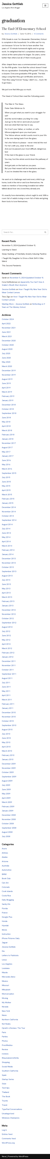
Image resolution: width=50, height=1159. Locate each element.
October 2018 (8, 409)
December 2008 (9, 815)
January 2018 (7, 439)
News (4, 1015)
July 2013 (6, 580)
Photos (5, 1041)
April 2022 (6, 323)
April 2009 (6, 798)
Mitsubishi (6, 989)
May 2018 (6, 422)
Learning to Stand (9, 249)
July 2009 (6, 785)
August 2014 (7, 524)
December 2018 (9, 404)
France (5, 912)
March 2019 (7, 392)
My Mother (6, 1002)
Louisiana (5, 968)
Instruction (6, 934)
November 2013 (9, 563)
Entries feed (7, 1134)
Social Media (7, 1066)
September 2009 (9, 776)
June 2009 (6, 789)
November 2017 (9, 443)
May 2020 (6, 362)
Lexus (4, 959)
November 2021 (9, 327)
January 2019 (7, 400)
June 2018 (6, 417)
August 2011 (7, 678)
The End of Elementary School (24, 29)
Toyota (5, 1100)
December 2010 (9, 712)
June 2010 (6, 738)
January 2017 (7, 456)
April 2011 (6, 695)
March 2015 (7, 494)
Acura (4, 848)
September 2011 (9, 674)
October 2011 (8, 669)
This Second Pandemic (11, 265)
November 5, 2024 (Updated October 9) (18, 245)
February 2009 (8, 806)
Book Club (6, 878)
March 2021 (7, 336)
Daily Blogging (8, 900)
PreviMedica (7, 1045)
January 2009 (7, 810)
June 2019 (6, 383)
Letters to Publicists (10, 955)
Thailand (5, 1092)
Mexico (5, 981)
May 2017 (6, 452)
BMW (4, 874)
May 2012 (6, 640)
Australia (5, 865)
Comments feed (9, 1138)
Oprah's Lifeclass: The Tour (13, 1028)
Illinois (4, 930)
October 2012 (8, 618)
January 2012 (7, 657)
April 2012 (6, 644)
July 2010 (6, 734)
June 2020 (6, 358)
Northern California (10, 1019)
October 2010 (8, 721)
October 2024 (8, 319)
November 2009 (9, 768)
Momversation (8, 994)
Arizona (5, 861)
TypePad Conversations (12, 1109)
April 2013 (6, 593)
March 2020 (7, 366)
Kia (3, 951)
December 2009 (9, 763)
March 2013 (7, 597)
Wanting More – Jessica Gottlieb (15, 304)
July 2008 (6, 836)
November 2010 (9, 716)
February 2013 (8, 601)
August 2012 (7, 627)
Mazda (5, 972)
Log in (4, 1130)
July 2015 (6, 477)
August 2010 (7, 729)
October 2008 (8, 823)
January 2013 (7, 605)
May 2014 (6, 537)
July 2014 (6, 528)
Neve (4, 1156)
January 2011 (7, 708)
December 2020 (9, 340)
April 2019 (6, 387)
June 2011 (6, 687)
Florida (5, 908)
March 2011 (7, 699)
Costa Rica (6, 895)
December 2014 (9, 507)
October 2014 (8, 516)
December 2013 (9, 558)
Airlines (5, 853)
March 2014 (7, 546)
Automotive (6, 870)
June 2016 (6, 460)
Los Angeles (7, 964)
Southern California (10, 1071)
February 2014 (8, 550)
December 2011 (9, 661)
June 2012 (6, 635)
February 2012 (8, 652)
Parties (5, 1036)
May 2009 (6, 793)
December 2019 (9, 370)
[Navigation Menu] (45, 5)
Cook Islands (7, 891)
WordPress (23, 1156)
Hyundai (5, 925)
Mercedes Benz (8, 977)
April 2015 (6, 490)
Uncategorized (8, 1113)
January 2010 (7, 759)
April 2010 (6, 746)
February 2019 (8, 396)
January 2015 (7, 503)
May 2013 (6, 588)
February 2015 (8, 498)
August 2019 (7, 379)
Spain (4, 1075)
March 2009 (7, 802)
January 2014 (7, 554)
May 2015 (6, 486)
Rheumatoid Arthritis (10, 1058)
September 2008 (9, 828)
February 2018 (8, 434)
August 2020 (7, 349)
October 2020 (8, 345)
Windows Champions (10, 1118)
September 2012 (9, 622)
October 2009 (8, 772)
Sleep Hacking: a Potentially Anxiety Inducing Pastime (24, 254)
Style (4, 1083)
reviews (5, 1053)
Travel (4, 1105)
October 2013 (8, 567)
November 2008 (9, 819)
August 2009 (7, 781)
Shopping (6, 1062)
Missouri (5, 985)
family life (6, 904)
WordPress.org (8, 1143)
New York (6, 1011)
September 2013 (9, 571)
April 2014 (6, 541)
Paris (4, 1032)
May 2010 (6, 742)
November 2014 (9, 511)
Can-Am (5, 882)
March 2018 (7, 430)
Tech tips (5, 1088)
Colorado (6, 887)
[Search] (45, 232)
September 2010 (9, 725)
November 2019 (9, 375)
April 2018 (6, 426)
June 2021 (6, 332)
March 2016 (7, 469)
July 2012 (6, 631)
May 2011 (6, 691)
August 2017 (7, 447)
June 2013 (6, 584)
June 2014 (6, 533)
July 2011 (6, 682)
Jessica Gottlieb (10, 34)
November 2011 (9, 665)
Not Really (6, 1024)
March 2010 (7, 751)
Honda (4, 921)
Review (5, 1049)
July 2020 (6, 353)
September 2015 (9, 473)
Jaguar (5, 942)
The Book (6, 1096)
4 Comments (39, 34)
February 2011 (8, 704)
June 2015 (6, 481)
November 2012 (9, 614)
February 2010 (8, 755)
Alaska (4, 857)
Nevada (5, 1006)
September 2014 (9, 520)
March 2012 (7, 648)
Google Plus (7, 917)
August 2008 (7, 832)
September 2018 (9, 413)
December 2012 (9, 610)
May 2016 (6, 464)
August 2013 (7, 575)
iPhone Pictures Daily (11, 938)
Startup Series (8, 1079)
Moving (5, 998)
